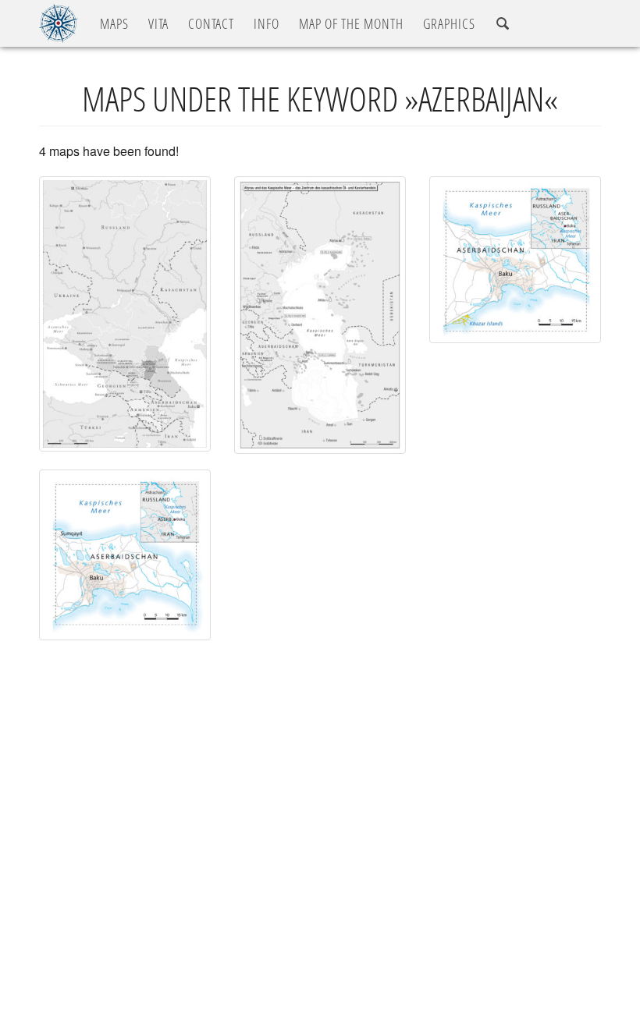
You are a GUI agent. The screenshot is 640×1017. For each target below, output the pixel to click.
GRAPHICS (449, 23)
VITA (158, 23)
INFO (266, 23)
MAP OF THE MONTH (351, 23)
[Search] (503, 24)
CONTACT (211, 23)
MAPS (114, 23)
